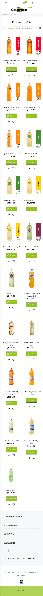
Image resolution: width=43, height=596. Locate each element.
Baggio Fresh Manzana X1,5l (11, 344)
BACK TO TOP (21, 591)
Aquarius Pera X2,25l (11, 200)
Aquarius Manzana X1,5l (11, 60)
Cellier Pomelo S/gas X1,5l (31, 442)
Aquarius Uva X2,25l (32, 247)
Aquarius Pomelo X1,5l (32, 200)
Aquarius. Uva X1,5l (11, 293)
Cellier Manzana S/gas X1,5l (11, 393)
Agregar (13, 69)
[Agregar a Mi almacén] (14, 75)
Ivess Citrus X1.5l (11, 490)
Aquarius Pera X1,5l (31, 154)
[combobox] (24, 28)
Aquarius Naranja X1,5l (11, 107)
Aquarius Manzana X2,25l (31, 60)
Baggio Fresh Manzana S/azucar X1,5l (32, 295)
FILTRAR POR (10, 28)
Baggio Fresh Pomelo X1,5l (31, 344)
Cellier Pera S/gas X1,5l (11, 441)
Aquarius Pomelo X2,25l (11, 247)
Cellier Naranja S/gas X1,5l (32, 391)
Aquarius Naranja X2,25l (32, 107)
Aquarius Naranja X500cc (11, 154)
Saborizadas (12, 15)
